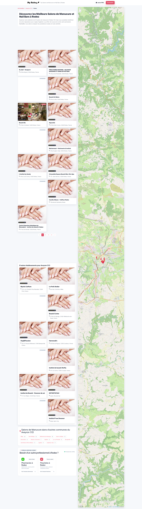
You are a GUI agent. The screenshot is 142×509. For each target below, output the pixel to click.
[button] (101, 259)
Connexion (110, 2)
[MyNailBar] (33, 2)
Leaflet (109, 506)
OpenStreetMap (115, 506)
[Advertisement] (47, 38)
